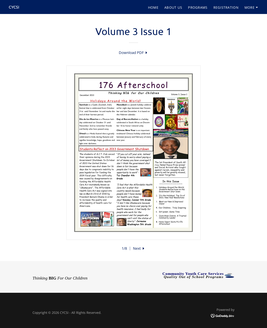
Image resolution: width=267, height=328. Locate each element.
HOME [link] (153, 7)
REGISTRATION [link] (226, 7)
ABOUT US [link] (173, 7)
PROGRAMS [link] (197, 7)
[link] (14, 7)
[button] (251, 7)
